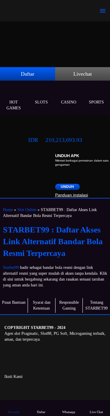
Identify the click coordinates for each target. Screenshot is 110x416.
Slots (41, 102)
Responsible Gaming (69, 305)
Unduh (67, 187)
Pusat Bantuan (14, 302)
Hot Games (13, 105)
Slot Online (26, 210)
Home (8, 210)
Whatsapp (68, 412)
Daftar (27, 74)
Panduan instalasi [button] (71, 195)
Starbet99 (11, 267)
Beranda (13, 412)
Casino (68, 102)
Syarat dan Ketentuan (41, 305)
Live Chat (96, 412)
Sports (96, 102)
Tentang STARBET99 (96, 305)
